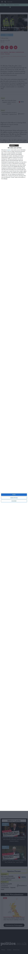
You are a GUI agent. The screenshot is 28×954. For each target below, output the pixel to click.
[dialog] (14, 477)
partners (9, 149)
